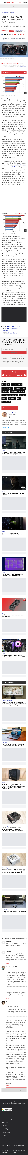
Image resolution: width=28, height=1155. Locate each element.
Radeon (4, 398)
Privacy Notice (21, 358)
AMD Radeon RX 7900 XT (18, 391)
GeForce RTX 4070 (17, 385)
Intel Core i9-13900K (11, 395)
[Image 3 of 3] (23, 85)
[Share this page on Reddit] (10, 34)
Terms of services (19, 357)
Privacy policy (5, 1122)
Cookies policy (5, 1125)
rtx (3, 395)
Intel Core (17, 388)
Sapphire (9, 388)
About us (4, 1135)
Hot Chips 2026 (13, 6)
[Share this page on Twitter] (5, 34)
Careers (4, 1142)
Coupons (4, 1138)
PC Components (5, 12)
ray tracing (22, 395)
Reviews (12, 30)
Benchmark (5, 391)
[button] (26, 2)
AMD (23, 388)
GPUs (12, 12)
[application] (14, 314)
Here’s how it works (16, 39)
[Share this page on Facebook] (2, 34)
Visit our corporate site (13, 1105)
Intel (18, 398)
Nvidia (4, 385)
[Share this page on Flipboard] (15, 34)
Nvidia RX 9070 (6, 402)
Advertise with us (6, 1132)
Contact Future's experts (8, 1119)
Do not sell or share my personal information (13, 1145)
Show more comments (13, 1090)
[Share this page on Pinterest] (12, 34)
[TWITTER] (10, 417)
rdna (3, 388)
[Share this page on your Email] (18, 34)
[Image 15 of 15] (23, 222)
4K (8, 385)
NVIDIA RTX (12, 398)
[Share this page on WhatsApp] (7, 34)
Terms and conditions (7, 1115)
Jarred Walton (19, 30)
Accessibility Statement (7, 1129)
